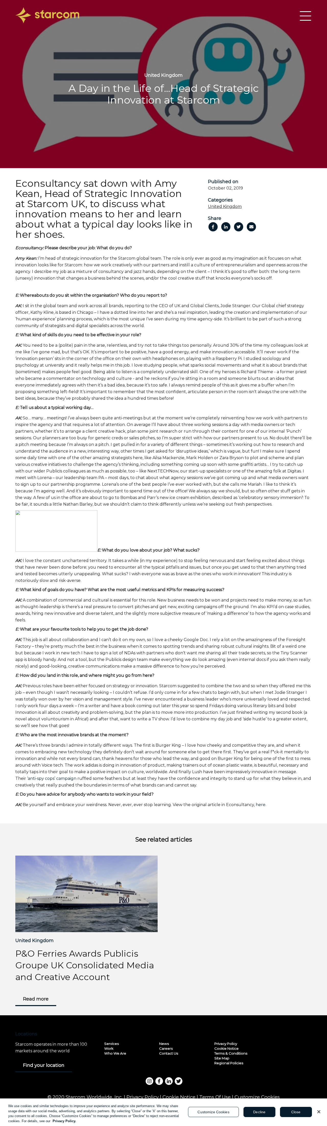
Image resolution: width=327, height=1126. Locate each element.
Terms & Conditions (230, 1053)
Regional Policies (228, 1063)
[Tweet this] (238, 227)
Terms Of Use (215, 1097)
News (164, 1044)
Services (111, 1044)
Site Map (221, 1058)
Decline (259, 1112)
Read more (36, 999)
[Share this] (213, 227)
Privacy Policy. (64, 1121)
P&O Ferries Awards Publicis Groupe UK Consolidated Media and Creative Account (84, 965)
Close (296, 1112)
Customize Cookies (257, 1097)
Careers (166, 1048)
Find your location (43, 1065)
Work (108, 1048)
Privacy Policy (225, 1044)
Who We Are (115, 1053)
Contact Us (168, 1053)
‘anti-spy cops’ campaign (51, 778)
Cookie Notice (226, 1048)
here (260, 804)
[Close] (318, 1111)
